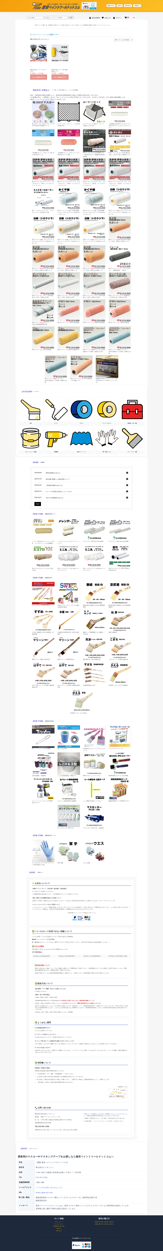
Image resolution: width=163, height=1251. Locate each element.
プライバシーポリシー (59, 1224)
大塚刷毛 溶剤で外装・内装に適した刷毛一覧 (104, 1224)
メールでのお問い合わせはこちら (49, 1187)
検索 (71, 17)
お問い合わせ (128, 5)
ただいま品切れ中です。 (39, 77)
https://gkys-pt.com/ (44, 1192)
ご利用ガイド (137, 5)
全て (31, 34)
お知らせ (119, 5)
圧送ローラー (54, 34)
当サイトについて (59, 1221)
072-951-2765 (41, 1177)
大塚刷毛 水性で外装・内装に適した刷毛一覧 (104, 1221)
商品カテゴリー (111, 5)
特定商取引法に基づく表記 (59, 1226)
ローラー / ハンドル (41, 34)
